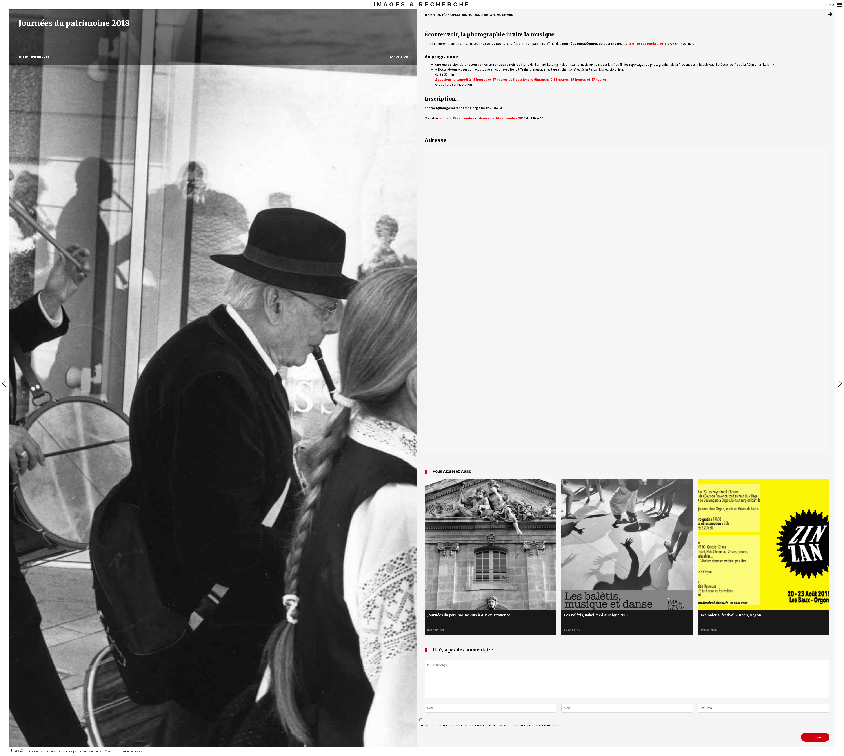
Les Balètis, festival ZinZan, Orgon (731, 615)
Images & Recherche (422, 4)
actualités (438, 14)
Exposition (398, 56)
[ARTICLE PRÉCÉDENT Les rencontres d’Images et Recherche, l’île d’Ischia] (4, 383)
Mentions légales (132, 751)
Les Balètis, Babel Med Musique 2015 (596, 615)
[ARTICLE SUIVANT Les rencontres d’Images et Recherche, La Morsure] (839, 383)
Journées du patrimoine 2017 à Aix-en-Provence (468, 615)
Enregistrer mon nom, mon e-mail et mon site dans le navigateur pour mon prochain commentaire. (489, 725)
